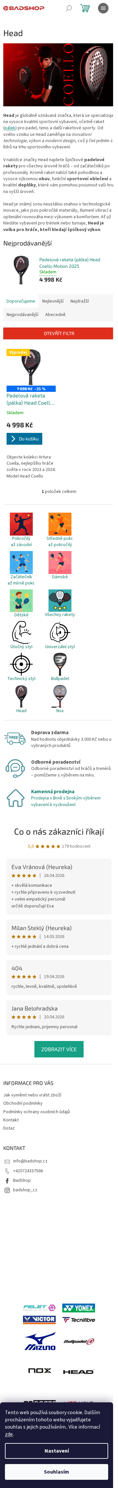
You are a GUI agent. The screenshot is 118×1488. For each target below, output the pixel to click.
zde (9, 1434)
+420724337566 (28, 1171)
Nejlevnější (53, 301)
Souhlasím (56, 1472)
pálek (10, 128)
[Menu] (103, 8)
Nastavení (57, 1451)
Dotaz (9, 1128)
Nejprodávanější (22, 314)
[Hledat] (68, 8)
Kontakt (11, 1120)
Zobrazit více (59, 1049)
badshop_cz (25, 1190)
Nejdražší (79, 301)
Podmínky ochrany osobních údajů (36, 1112)
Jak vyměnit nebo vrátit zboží (32, 1095)
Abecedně (55, 314)
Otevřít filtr (59, 333)
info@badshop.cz (30, 1161)
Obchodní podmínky (23, 1103)
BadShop (22, 1180)
